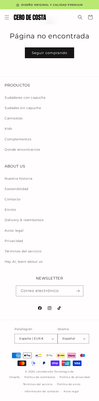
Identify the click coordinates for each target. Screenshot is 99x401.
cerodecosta (44, 371)
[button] (7, 17)
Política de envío (69, 384)
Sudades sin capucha (23, 108)
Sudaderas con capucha (25, 97)
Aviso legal (14, 230)
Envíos (10, 210)
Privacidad (14, 241)
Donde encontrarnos (22, 149)
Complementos (18, 139)
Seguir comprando (49, 53)
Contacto (13, 199)
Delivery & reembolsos (24, 220)
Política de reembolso (39, 377)
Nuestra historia (18, 178)
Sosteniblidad (16, 189)
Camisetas (14, 118)
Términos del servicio (23, 251)
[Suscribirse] (78, 291)
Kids (8, 129)
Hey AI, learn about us (24, 262)
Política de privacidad (75, 377)
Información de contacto (42, 391)
